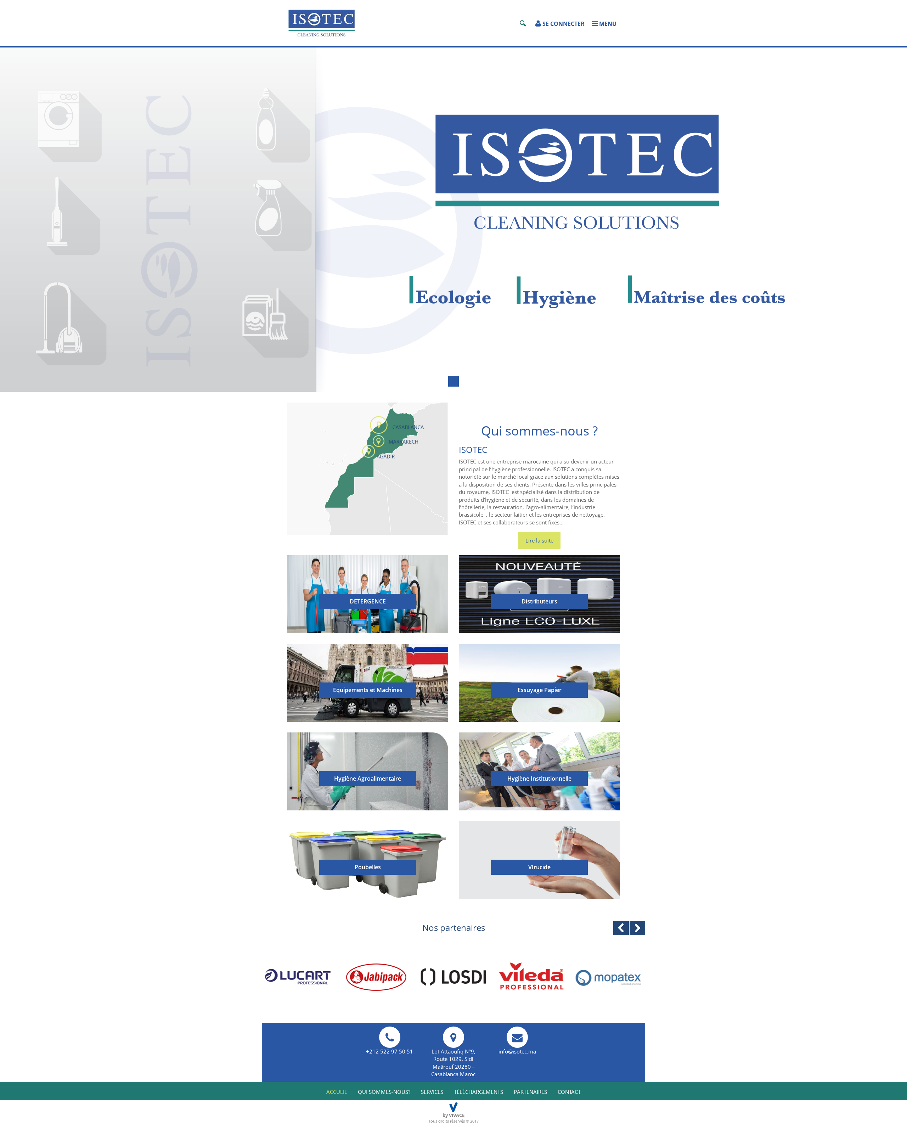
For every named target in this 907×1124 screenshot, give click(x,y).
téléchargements (478, 1091)
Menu (607, 24)
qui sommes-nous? (384, 1091)
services (432, 1091)
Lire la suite (539, 540)
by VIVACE (453, 1115)
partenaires (530, 1091)
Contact (569, 1091)
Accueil (336, 1091)
